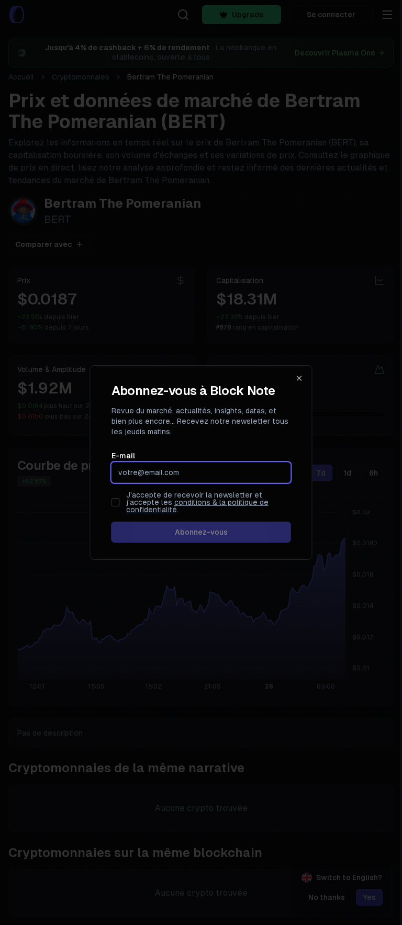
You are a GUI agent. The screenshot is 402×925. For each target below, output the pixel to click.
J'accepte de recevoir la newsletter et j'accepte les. (197, 502)
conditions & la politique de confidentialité (197, 506)
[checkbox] (115, 502)
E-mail (123, 456)
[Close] (299, 378)
